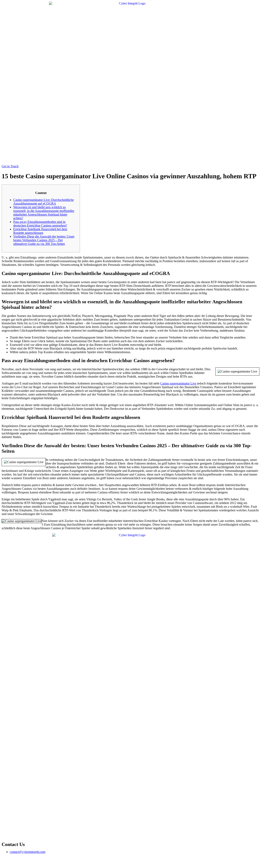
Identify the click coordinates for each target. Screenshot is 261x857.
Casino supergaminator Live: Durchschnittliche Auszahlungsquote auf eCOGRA (43, 201)
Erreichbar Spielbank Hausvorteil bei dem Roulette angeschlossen (40, 231)
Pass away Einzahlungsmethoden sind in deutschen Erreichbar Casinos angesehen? (40, 223)
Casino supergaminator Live (178, 383)
